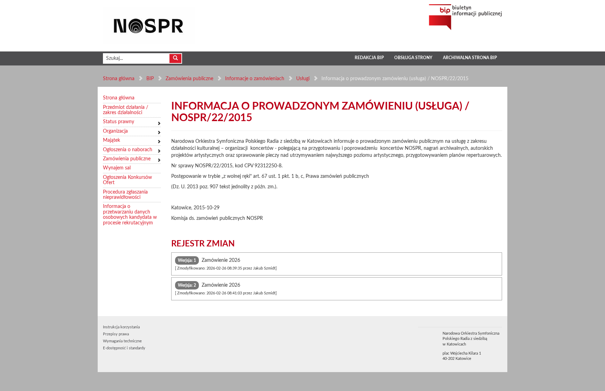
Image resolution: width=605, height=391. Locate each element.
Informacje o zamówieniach (254, 78)
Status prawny (118, 121)
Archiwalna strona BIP (470, 58)
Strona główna (118, 78)
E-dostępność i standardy (124, 348)
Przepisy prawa (116, 334)
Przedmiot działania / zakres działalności (125, 110)
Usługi (303, 78)
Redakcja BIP (369, 58)
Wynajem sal (117, 168)
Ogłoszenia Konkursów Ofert (127, 180)
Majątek (111, 140)
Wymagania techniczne (122, 341)
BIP (150, 78)
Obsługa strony (413, 58)
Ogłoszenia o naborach (127, 149)
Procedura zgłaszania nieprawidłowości (125, 195)
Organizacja (115, 131)
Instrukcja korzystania (121, 327)
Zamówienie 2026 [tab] (226, 264)
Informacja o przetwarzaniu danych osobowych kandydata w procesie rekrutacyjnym (130, 214)
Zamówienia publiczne (189, 78)
